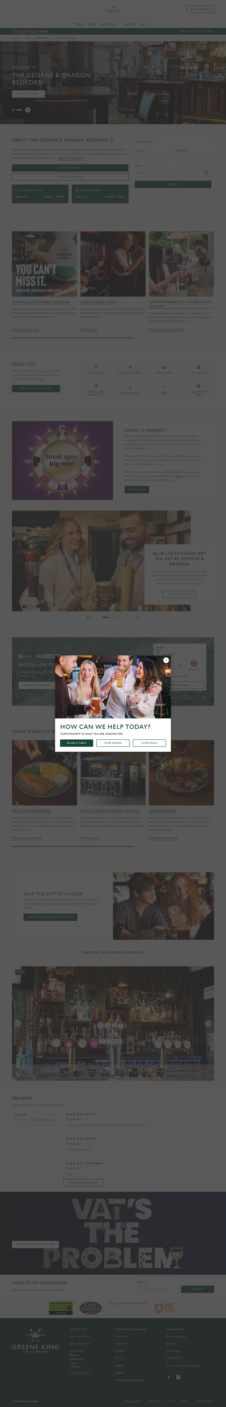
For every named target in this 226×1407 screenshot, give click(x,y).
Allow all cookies (198, 8)
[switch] (95, 37)
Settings (170, 37)
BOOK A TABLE (77, 743)
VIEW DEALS (149, 743)
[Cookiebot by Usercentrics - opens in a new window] (21, 37)
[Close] (166, 660)
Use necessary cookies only (198, 19)
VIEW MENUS (113, 743)
